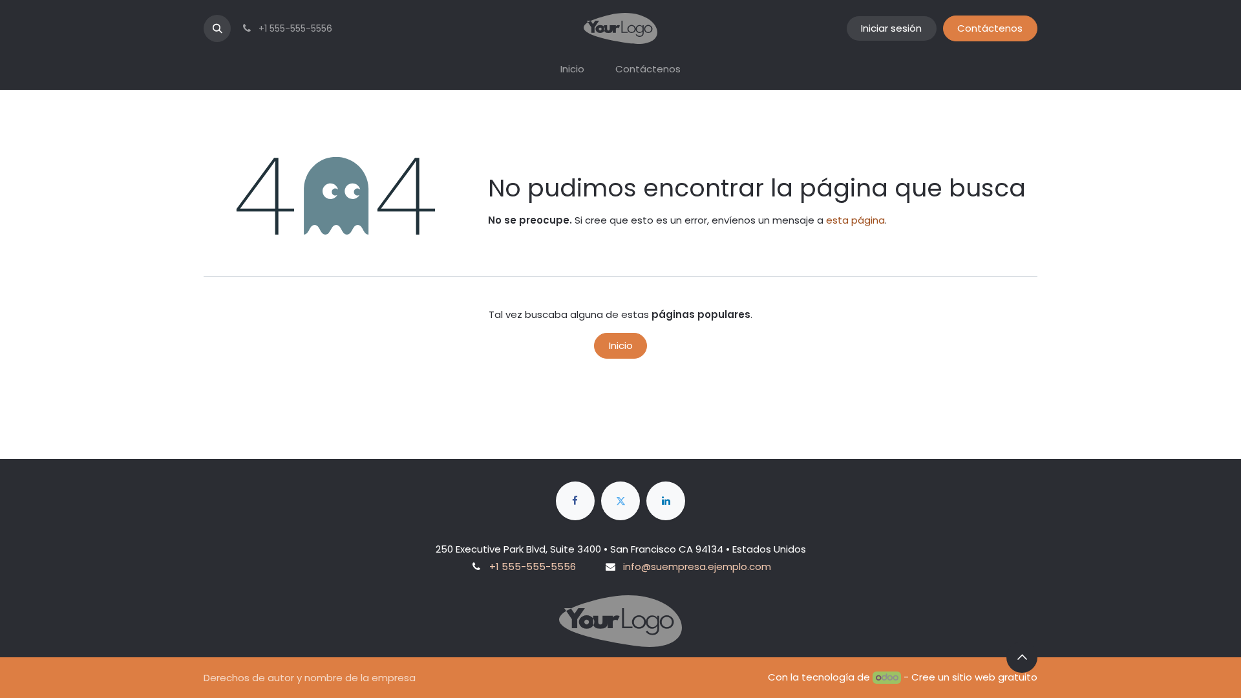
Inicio (621, 345)
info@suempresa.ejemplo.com (697, 566)
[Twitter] (620, 500)
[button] (217, 28)
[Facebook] (575, 500)
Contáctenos (990, 28)
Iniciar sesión (891, 28)
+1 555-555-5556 (532, 566)
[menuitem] (572, 69)
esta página (855, 220)
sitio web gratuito (994, 677)
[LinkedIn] (665, 500)
